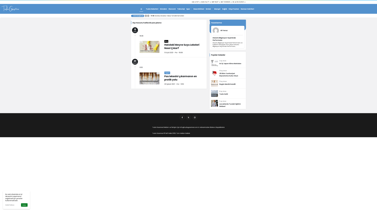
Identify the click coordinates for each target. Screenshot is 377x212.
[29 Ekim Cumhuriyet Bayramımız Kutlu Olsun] (228, 73)
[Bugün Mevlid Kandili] (228, 83)
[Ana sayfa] (141, 9)
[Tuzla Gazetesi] (10, 9)
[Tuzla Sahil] (228, 93)
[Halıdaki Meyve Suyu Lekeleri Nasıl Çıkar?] (169, 41)
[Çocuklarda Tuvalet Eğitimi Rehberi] (228, 103)
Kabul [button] (24, 205)
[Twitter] (188, 117)
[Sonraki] (148, 16)
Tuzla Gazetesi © (158, 133)
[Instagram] (194, 117)
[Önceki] (146, 16)
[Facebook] (182, 117)
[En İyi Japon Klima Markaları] (228, 63)
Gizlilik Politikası (9, 205)
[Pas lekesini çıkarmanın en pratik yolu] (169, 73)
